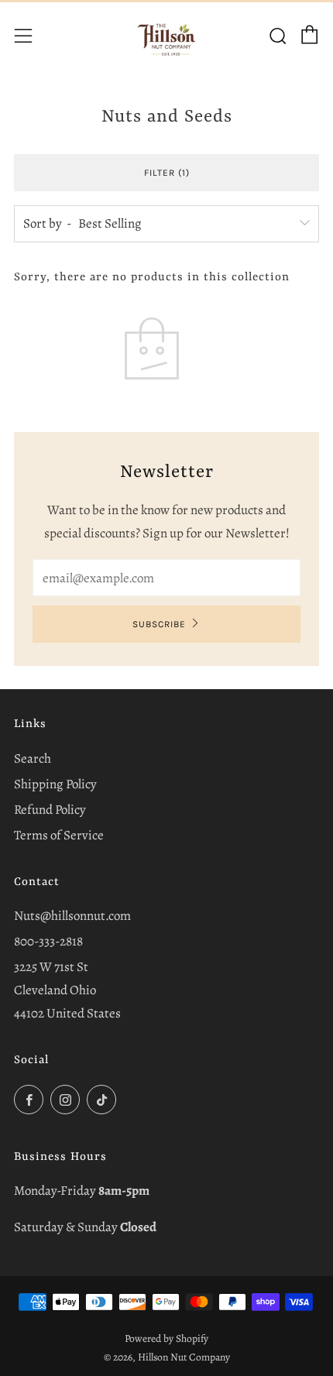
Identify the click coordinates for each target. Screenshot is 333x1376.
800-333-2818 (48, 941)
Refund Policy (50, 809)
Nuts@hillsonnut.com (72, 916)
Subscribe (159, 624)
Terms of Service (59, 835)
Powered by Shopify (166, 1338)
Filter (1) (167, 172)
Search (32, 758)
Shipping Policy (55, 784)
